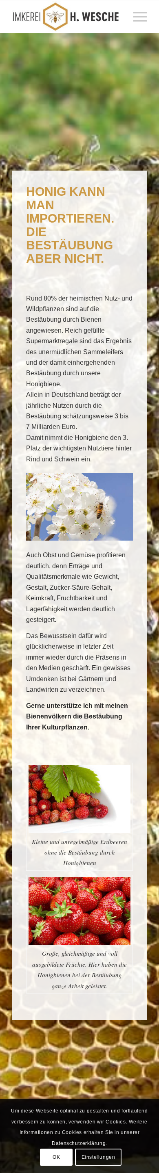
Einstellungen (98, 1157)
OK (56, 1157)
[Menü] (136, 16)
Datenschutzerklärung (79, 1143)
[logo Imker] (66, 16)
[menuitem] (136, 16)
